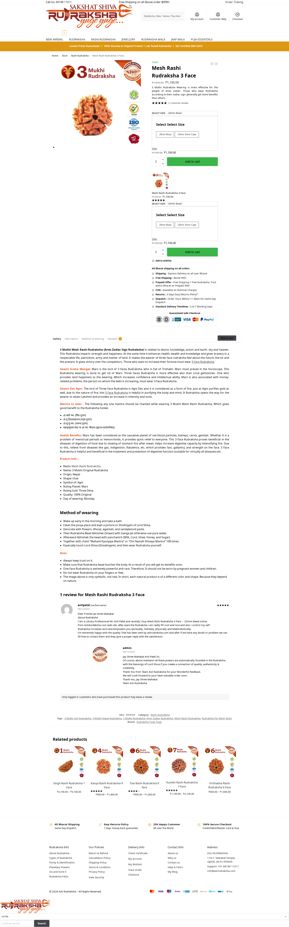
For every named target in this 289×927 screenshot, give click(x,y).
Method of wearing (93, 338)
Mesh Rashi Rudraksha (187, 718)
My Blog (172, 871)
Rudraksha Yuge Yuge (149, 722)
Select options (69, 798)
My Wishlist (135, 864)
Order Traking (234, 2)
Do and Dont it (57, 871)
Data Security (96, 877)
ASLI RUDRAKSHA (217, 853)
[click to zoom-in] (100, 104)
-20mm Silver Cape (186, 134)
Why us (172, 858)
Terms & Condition (99, 867)
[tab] (57, 338)
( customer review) (178, 102)
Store (65, 55)
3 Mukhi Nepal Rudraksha (107, 718)
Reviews (112, 338)
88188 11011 (64, 2)
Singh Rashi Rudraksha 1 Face (69, 785)
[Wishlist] (82, 751)
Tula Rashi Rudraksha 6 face (144, 785)
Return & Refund (98, 853)
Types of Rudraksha (60, 858)
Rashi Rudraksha (80, 55)
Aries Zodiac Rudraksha (159, 718)
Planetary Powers (59, 867)
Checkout (237, 19)
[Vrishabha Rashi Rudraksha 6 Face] (212, 64)
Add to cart (192, 161)
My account (196, 19)
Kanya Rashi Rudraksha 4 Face (107, 785)
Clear (154, 148)
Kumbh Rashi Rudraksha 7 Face (182, 784)
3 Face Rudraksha (203, 362)
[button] (61, 32)
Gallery (57, 338)
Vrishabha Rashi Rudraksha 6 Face (219, 785)
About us (173, 853)
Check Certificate (137, 853)
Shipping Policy (98, 862)
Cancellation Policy (100, 858)
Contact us (174, 862)
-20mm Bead (165, 134)
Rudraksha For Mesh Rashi (217, 718)
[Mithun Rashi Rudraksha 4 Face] (216, 64)
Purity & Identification (62, 862)
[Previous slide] (56, 106)
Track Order (135, 869)
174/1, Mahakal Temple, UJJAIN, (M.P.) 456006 (221, 859)
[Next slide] (137, 106)
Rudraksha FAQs (58, 876)
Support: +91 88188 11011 (223, 866)
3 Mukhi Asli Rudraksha (77, 718)
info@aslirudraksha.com (221, 871)
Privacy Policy (97, 871)
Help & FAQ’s (175, 867)
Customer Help (218, 19)
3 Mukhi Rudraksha (134, 718)
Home (55, 55)
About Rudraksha (59, 853)
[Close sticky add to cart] (153, 109)
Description (71, 338)
